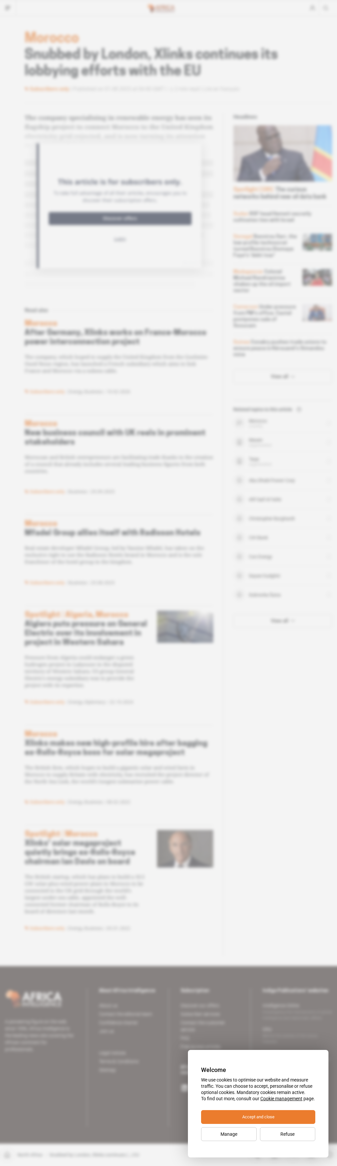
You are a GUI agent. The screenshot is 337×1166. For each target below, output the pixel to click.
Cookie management (281, 1098)
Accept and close (258, 1116)
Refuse (287, 1134)
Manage (228, 1134)
